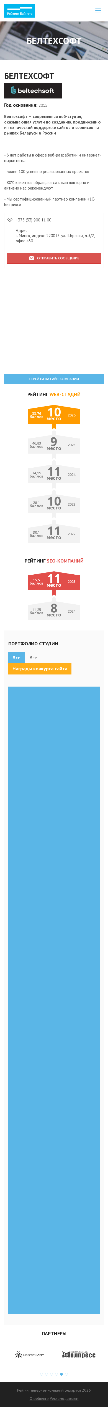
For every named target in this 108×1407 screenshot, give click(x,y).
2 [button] (46, 1374)
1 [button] (41, 1374)
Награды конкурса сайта (39, 668)
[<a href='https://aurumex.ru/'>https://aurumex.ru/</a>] (54, 1131)
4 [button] (56, 1374)
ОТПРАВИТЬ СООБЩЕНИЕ (58, 258)
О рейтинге (39, 1398)
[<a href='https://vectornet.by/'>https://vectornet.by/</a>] (54, 817)
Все (16, 657)
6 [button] (66, 1374)
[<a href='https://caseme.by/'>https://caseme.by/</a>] (54, 1026)
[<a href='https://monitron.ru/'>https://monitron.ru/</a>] (54, 1287)
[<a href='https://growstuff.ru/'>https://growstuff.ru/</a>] (54, 1183)
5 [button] (61, 1374)
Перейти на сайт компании (54, 379)
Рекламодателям (64, 1398)
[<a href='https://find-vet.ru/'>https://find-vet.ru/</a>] (54, 869)
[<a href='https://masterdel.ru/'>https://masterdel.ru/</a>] (54, 922)
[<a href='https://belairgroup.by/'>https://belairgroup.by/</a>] (54, 974)
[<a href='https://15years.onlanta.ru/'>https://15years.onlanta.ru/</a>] (54, 1078)
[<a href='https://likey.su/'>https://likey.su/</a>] (54, 713)
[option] (29, 1354)
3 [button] (51, 1374)
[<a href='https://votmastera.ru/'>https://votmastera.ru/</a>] (54, 765)
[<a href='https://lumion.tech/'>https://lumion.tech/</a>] (54, 1235)
